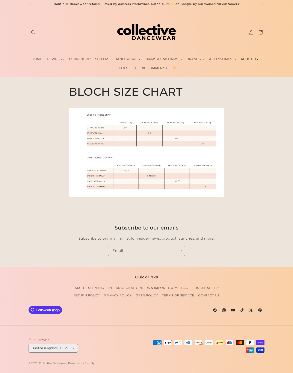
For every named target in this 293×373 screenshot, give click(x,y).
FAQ (184, 288)
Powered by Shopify (81, 363)
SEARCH (77, 288)
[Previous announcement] (30, 4)
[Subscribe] (180, 251)
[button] (33, 32)
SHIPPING (96, 288)
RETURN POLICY (87, 295)
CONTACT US (208, 295)
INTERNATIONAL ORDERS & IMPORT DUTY (142, 288)
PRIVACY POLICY (117, 295)
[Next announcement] (263, 4)
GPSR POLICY (147, 295)
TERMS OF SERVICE (178, 295)
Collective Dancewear (53, 363)
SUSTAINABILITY (206, 288)
